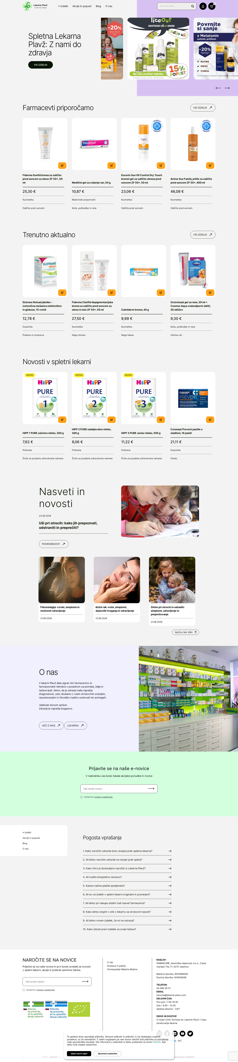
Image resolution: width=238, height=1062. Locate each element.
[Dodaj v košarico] (62, 165)
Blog (98, 6)
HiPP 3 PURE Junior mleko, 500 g (140, 433)
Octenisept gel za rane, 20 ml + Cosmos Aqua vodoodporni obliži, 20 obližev (191, 306)
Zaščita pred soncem (33, 208)
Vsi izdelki (40, 64)
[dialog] (119, 1045)
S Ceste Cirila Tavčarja (168, 1019)
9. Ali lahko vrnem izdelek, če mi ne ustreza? (108, 920)
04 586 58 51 (163, 988)
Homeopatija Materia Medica (122, 969)
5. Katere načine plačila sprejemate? (104, 885)
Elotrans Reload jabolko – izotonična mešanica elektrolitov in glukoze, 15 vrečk (42, 306)
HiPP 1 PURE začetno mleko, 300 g (43, 433)
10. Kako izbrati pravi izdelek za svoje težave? (109, 929)
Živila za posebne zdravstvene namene (43, 458)
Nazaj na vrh (184, 632)
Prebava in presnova (33, 335)
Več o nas (48, 725)
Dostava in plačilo (116, 965)
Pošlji (151, 788)
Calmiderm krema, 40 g (135, 309)
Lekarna (73, 725)
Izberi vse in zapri (79, 1053)
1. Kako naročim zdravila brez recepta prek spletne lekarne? (117, 851)
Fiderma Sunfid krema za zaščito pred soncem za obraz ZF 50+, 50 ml (43, 179)
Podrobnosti (51, 544)
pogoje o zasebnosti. (104, 797)
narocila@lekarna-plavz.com (171, 995)
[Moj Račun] (203, 6)
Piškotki (157, 1042)
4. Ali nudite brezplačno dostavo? (102, 877)
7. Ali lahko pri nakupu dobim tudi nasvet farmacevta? (114, 903)
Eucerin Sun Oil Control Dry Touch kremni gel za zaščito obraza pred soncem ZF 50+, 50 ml (141, 179)
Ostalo (174, 458)
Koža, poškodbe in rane (84, 208)
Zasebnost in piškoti (183, 1057)
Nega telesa (127, 335)
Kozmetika (28, 199)
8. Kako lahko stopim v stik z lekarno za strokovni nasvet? (117, 911)
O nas (109, 6)
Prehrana (27, 450)
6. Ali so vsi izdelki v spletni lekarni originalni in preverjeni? (116, 894)
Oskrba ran (176, 335)
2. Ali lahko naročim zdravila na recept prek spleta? (112, 859)
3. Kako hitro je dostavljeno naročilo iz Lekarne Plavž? (114, 868)
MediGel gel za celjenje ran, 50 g (91, 182)
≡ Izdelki (63, 6)
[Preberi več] (45, 144)
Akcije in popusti (81, 6)
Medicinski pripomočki (83, 199)
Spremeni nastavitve (107, 1053)
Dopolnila (28, 326)
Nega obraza (78, 335)
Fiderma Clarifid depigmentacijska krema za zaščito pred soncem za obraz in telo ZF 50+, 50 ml (92, 306)
